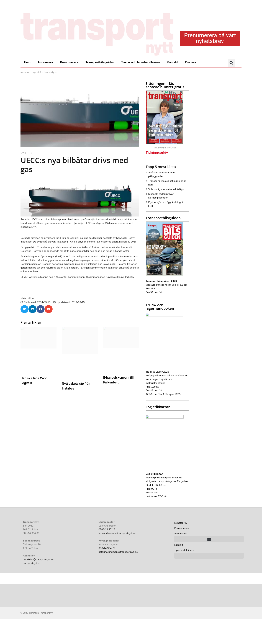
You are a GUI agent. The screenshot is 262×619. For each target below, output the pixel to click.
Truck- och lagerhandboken (140, 62)
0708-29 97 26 (107, 529)
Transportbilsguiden (100, 62)
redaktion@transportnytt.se (38, 559)
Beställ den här (154, 292)
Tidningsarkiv (157, 152)
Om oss (190, 62)
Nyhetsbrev (180, 522)
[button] (231, 63)
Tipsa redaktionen (184, 550)
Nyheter (26, 153)
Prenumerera (69, 62)
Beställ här (152, 492)
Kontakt (172, 62)
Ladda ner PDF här (156, 496)
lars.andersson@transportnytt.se (117, 533)
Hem (27, 62)
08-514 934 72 (107, 548)
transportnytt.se (31, 563)
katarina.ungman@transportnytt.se (118, 551)
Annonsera (45, 62)
